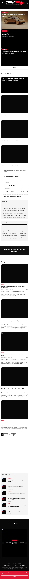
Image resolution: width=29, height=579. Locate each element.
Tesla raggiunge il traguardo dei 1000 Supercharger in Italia (14, 180)
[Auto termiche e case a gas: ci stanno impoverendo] (14, 308)
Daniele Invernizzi (11, 545)
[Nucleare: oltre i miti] (14, 409)
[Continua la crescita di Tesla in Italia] (14, 104)
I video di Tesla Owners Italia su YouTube (14, 250)
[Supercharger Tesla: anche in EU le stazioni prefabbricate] (14, 38)
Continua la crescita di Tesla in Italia (8, 115)
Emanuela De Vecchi (4, 289)
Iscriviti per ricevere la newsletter (11, 565)
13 (12, 434)
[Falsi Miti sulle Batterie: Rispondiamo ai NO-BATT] (14, 376)
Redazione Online (5, 18)
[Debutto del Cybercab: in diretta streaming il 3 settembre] (14, 20)
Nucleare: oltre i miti (5, 422)
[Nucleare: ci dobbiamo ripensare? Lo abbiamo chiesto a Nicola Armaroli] (14, 273)
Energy (2, 284)
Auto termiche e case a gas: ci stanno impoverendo (12, 320)
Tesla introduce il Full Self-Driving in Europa (11, 176)
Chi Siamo (14, 563)
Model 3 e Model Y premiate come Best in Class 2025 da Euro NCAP (14, 165)
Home (9, 563)
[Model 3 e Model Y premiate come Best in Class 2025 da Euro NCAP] (14, 154)
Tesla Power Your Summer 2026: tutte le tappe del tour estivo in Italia (13, 79)
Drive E (9, 503)
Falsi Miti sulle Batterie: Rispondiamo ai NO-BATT (12, 388)
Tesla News (5, 12)
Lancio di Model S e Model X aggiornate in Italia (12, 196)
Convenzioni (22, 565)
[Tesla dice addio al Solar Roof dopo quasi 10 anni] (14, 57)
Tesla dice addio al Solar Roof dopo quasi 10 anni (14, 51)
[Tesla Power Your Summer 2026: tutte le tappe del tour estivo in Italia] (14, 85)
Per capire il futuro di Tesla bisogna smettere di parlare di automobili (16, 191)
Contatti (19, 563)
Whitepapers (14, 540)
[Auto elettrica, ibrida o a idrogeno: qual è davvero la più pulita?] (14, 341)
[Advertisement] (14, 454)
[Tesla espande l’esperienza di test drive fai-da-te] (14, 129)
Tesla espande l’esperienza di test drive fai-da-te (10, 140)
